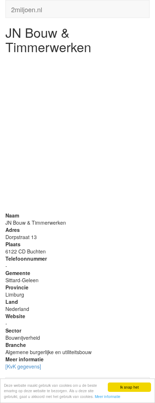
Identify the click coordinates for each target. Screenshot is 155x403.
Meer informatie (107, 396)
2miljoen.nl (26, 8)
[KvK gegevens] (23, 366)
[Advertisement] (77, 134)
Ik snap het (129, 387)
